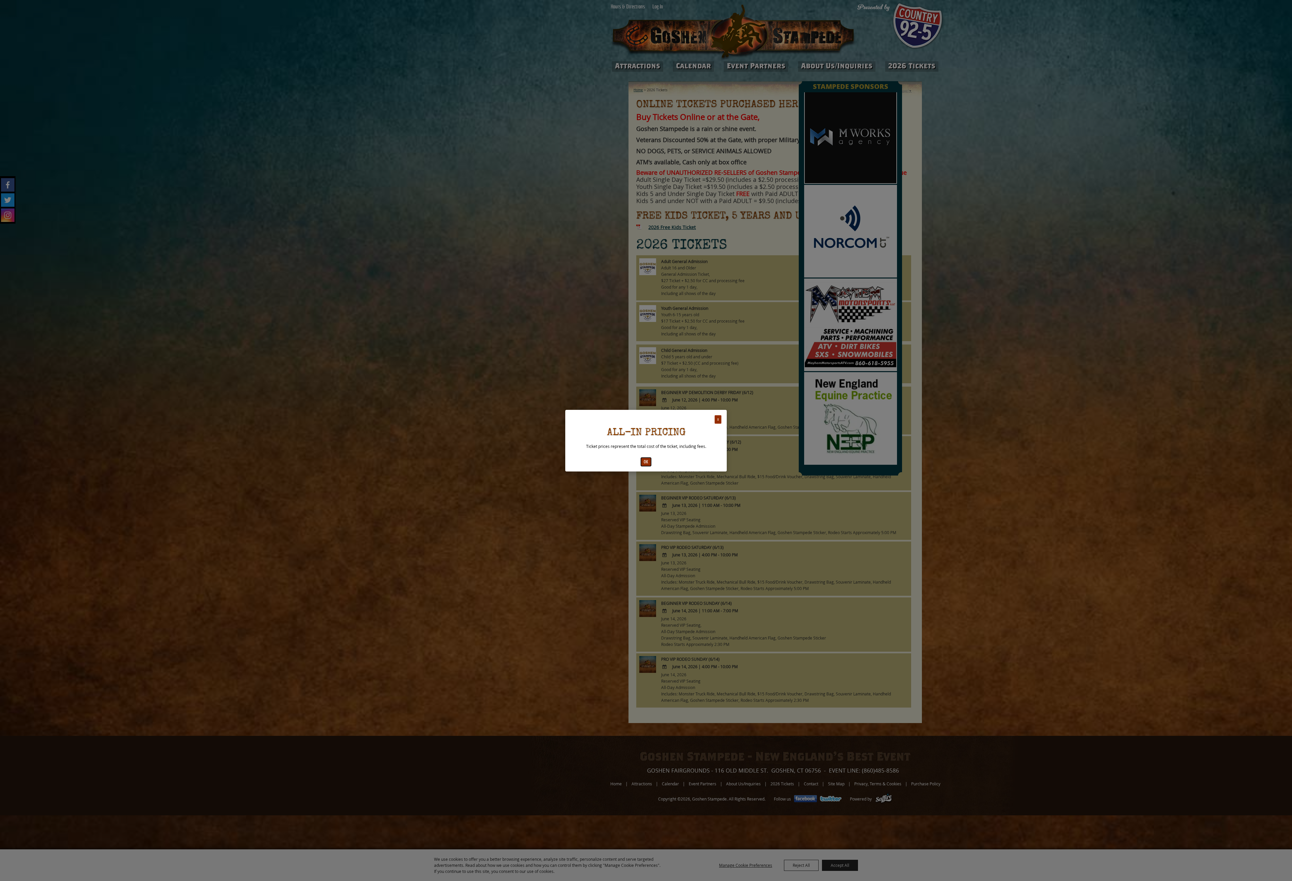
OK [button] (646, 462)
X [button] (718, 419)
